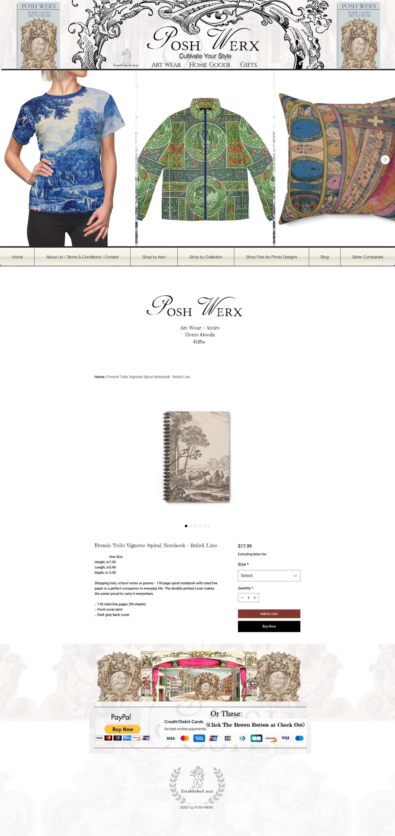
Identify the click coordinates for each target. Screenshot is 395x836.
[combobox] (269, 576)
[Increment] (255, 597)
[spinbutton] (248, 597)
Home (99, 377)
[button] (154, 257)
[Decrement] (242, 597)
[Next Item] (385, 159)
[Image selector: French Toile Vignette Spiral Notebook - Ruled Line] (186, 526)
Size (243, 564)
